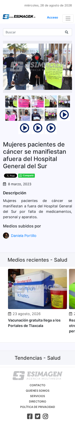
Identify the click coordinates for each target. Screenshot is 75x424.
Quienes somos (37, 390)
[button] (68, 44)
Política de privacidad (37, 407)
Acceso (52, 17)
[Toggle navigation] (68, 18)
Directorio (37, 401)
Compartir (28, 175)
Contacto (37, 385)
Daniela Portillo (23, 236)
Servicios (37, 396)
